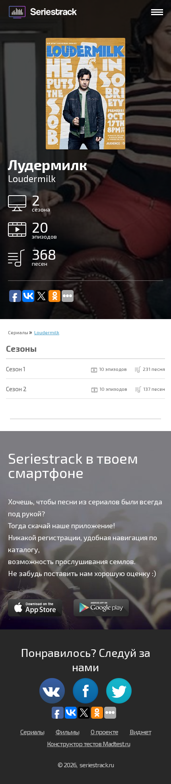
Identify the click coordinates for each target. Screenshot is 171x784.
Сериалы (18, 332)
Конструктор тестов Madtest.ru (88, 743)
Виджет (140, 731)
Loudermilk (46, 332)
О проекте (104, 731)
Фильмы (67, 731)
